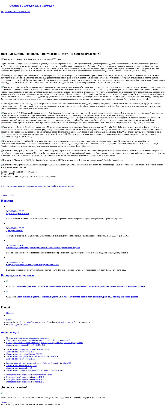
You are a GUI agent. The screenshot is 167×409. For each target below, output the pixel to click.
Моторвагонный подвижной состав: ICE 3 (25, 382)
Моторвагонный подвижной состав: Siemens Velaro (29, 375)
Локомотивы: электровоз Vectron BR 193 (24, 354)
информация (10, 332)
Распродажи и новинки (17, 275)
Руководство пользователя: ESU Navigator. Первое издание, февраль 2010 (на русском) (44, 342)
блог (17, 11)
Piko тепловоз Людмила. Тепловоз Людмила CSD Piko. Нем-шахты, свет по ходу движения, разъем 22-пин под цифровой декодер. (78, 297)
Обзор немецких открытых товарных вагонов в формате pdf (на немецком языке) (37, 186)
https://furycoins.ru (65, 322)
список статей (7, 195)
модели (4, 11)
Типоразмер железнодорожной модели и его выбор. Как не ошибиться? (38, 340)
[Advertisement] (83, 31)
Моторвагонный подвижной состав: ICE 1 (25, 377)
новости (11, 11)
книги (21, 11)
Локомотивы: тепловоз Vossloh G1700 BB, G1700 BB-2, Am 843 (34, 370)
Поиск (27, 11)
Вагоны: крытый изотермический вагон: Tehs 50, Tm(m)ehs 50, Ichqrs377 (38, 363)
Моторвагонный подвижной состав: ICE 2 (25, 379)
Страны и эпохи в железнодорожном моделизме (27, 338)
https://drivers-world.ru (36, 322)
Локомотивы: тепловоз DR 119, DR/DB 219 (25, 345)
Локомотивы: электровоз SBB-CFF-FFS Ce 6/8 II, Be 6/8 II (32, 356)
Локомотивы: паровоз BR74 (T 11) (21, 365)
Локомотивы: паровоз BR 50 (19, 368)
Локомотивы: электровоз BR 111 (20, 359)
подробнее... (6, 402)
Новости (7, 200)
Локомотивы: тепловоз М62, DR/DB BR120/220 (27, 349)
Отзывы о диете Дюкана (17, 324)
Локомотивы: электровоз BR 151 (20, 352)
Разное (9, 320)
